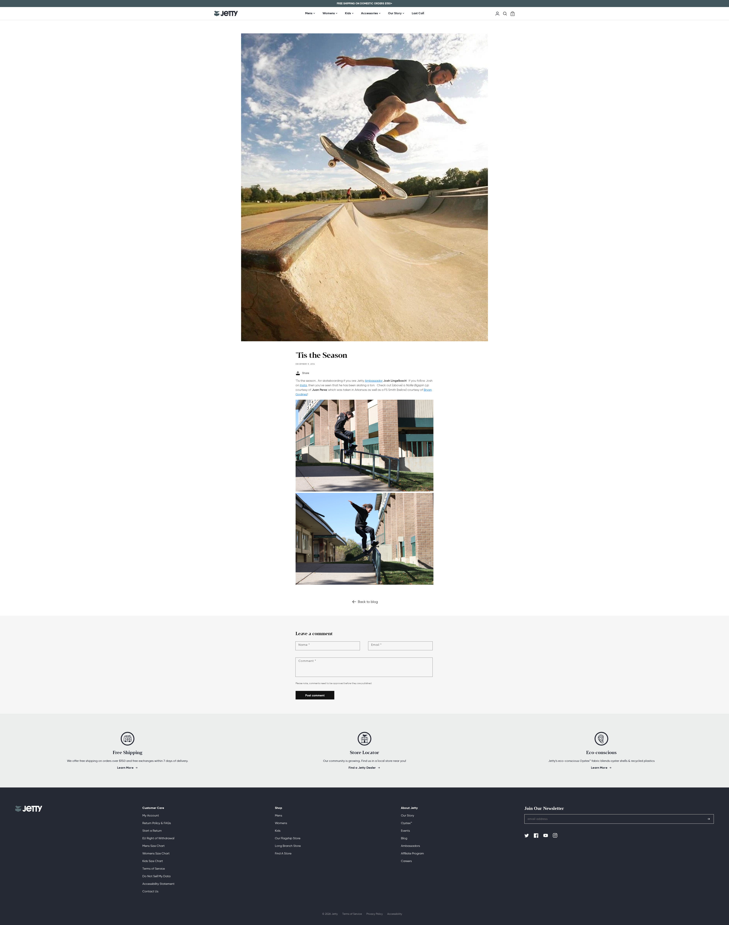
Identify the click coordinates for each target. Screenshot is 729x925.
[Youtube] (546, 835)
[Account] (497, 13)
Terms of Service (153, 868)
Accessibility (394, 914)
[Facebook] (536, 835)
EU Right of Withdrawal (158, 838)
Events (405, 830)
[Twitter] (527, 835)
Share (305, 373)
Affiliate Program (412, 853)
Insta (303, 385)
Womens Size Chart (156, 853)
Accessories (369, 13)
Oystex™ (406, 823)
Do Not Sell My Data (156, 876)
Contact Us (150, 891)
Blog (404, 838)
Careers (406, 861)
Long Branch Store (288, 846)
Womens (329, 13)
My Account (150, 815)
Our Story (395, 13)
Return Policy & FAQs (156, 823)
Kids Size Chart (152, 861)
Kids (348, 13)
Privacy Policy (374, 914)
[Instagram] (555, 835)
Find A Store (283, 853)
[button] (505, 13)
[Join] (709, 819)
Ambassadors (410, 846)
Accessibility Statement (158, 884)
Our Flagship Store (287, 838)
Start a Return (152, 830)
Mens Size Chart (153, 846)
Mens (308, 13)
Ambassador (374, 380)
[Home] (226, 13)
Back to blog (368, 602)
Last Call (418, 13)
